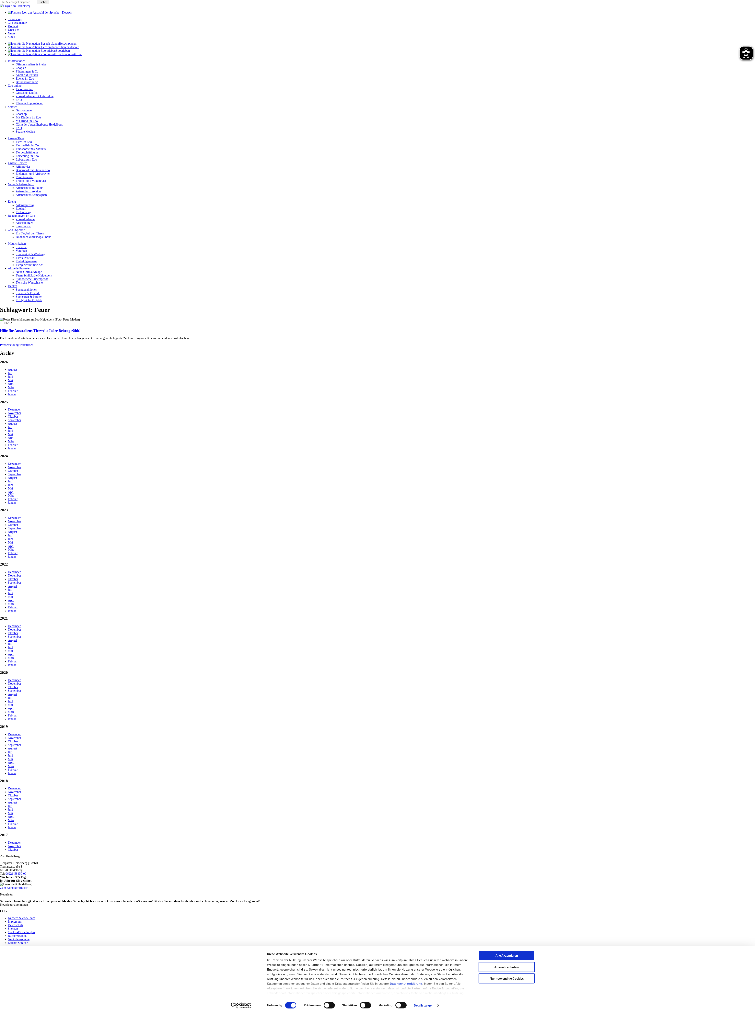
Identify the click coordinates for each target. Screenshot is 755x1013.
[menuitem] (381, 43)
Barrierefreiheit (17, 935)
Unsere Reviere (17, 163)
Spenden (21, 247)
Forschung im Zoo (27, 156)
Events (12, 201)
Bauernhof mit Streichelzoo (33, 170)
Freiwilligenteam (26, 261)
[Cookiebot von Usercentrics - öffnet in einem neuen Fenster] (241, 1005)
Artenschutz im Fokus (29, 187)
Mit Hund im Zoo (27, 121)
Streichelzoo (23, 226)
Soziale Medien (25, 131)
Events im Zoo (25, 78)
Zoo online (14, 85)
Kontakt (13, 26)
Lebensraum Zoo (26, 159)
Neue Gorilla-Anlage (29, 272)
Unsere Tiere (16, 138)
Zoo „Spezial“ (17, 229)
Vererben (21, 250)
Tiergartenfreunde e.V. (29, 264)
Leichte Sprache (18, 942)
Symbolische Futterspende (32, 279)
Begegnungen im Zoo (21, 215)
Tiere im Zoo (24, 141)
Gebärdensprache (18, 939)
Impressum (14, 921)
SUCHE (13, 37)
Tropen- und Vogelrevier (31, 180)
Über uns (13, 29)
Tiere (69, 47)
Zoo (63, 50)
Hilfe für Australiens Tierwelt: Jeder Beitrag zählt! (40, 331)
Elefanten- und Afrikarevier (33, 173)
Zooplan (21, 68)
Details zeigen (423, 1005)
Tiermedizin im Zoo (28, 145)
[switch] (329, 1005)
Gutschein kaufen (27, 92)
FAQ (19, 99)
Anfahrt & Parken (27, 75)
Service (12, 106)
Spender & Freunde (28, 293)
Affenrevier (23, 166)
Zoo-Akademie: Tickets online (34, 96)
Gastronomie (24, 110)
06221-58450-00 (16, 873)
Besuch (67, 43)
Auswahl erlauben (506, 967)
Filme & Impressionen (29, 103)
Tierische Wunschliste (29, 282)
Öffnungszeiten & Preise (31, 64)
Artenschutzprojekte (28, 191)
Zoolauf (21, 208)
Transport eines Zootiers (31, 149)
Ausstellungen (24, 222)
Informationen (16, 60)
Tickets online (24, 89)
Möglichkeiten (17, 243)
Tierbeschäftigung (27, 152)
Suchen (43, 2)
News (11, 33)
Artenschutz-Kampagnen (31, 195)
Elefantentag (23, 212)
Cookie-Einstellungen (21, 932)
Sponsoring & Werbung (30, 254)
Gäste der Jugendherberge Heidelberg (39, 124)
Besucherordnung (27, 82)
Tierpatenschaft (25, 257)
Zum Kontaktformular (13, 887)
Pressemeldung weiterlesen (16, 344)
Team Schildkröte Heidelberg (34, 275)
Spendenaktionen (26, 289)
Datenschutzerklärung (406, 983)
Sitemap (13, 928)
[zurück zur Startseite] (15, 5)
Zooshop (21, 114)
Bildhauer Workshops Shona (33, 237)
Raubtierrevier (24, 177)
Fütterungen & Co (27, 71)
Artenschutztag (25, 205)
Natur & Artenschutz (21, 184)
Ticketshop (14, 19)
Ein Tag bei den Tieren (30, 233)
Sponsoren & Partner (29, 296)
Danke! (12, 286)
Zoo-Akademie (17, 22)
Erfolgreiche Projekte (29, 300)
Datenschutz (15, 925)
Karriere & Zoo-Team (21, 918)
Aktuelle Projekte (18, 268)
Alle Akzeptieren (506, 955)
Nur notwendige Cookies (507, 978)
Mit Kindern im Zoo (28, 117)
